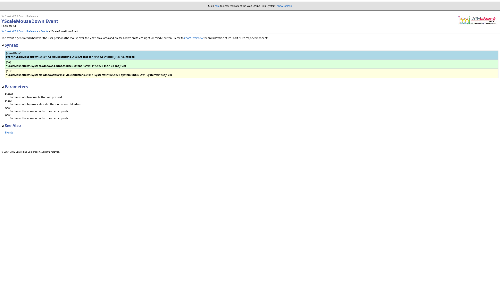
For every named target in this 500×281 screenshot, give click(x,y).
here (217, 5)
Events (44, 31)
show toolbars (285, 5)
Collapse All (9, 26)
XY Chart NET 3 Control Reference (20, 31)
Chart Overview (193, 38)
